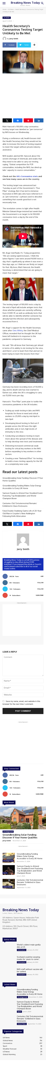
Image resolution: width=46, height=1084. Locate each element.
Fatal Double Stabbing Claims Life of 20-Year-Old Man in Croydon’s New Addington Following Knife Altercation (22, 513)
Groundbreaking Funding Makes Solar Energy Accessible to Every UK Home (22, 486)
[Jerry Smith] (5, 39)
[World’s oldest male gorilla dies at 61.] (9, 948)
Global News (7, 887)
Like (42, 576)
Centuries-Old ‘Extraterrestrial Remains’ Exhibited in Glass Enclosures (20, 504)
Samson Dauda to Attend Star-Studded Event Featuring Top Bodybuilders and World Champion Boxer (23, 496)
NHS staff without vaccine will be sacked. (30, 970)
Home (4, 9)
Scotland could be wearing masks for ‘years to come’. (28, 958)
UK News (11, 9)
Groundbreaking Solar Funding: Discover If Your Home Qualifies (23, 479)
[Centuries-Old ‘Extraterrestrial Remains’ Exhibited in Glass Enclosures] (9, 884)
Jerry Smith (13, 39)
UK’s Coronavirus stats (27, 176)
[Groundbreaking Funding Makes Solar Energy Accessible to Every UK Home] (9, 858)
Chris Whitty (18, 330)
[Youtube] (15, 933)
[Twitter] (11, 933)
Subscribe (39, 595)
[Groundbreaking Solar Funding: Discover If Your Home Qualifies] (23, 817)
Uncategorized (8, 831)
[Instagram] (8, 933)
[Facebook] (4, 933)
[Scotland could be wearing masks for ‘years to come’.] (9, 961)
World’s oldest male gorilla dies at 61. (29, 945)
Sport (5, 873)
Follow (40, 583)
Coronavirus (22, 950)
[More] (34, 44)
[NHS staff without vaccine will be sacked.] (9, 973)
